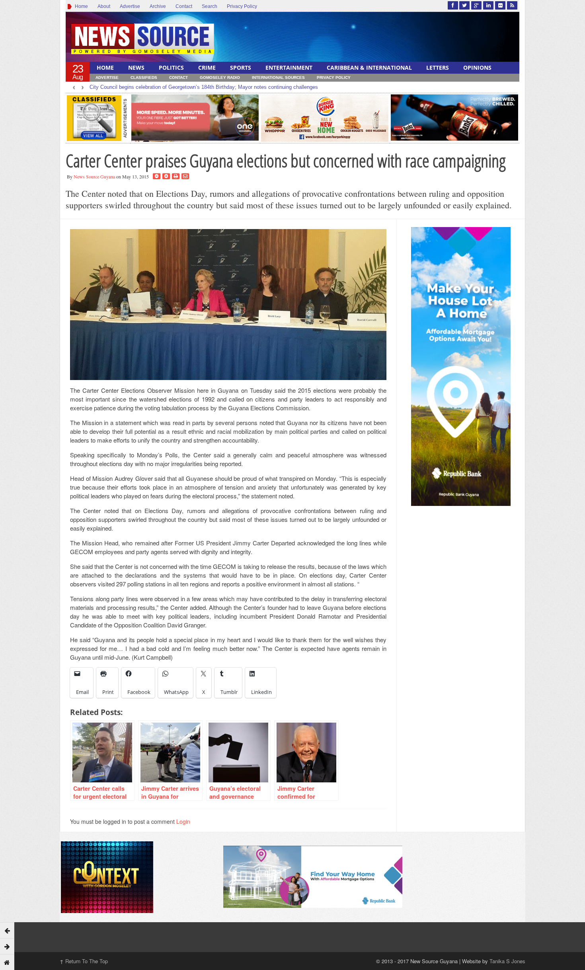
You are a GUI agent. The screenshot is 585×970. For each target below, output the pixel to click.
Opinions (477, 67)
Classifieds (144, 77)
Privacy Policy (242, 6)
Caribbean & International (369, 67)
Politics (171, 67)
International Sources (278, 77)
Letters (437, 67)
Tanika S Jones (507, 961)
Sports (240, 67)
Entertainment (288, 67)
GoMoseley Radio (220, 77)
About (104, 6)
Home (80, 6)
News (136, 67)
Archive (158, 6)
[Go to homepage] (7, 962)
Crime (207, 67)
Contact (184, 6)
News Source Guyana (94, 176)
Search (209, 6)
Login (183, 821)
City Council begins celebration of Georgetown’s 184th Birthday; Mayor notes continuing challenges (204, 87)
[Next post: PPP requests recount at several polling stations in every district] (7, 946)
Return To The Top (84, 961)
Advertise (130, 6)
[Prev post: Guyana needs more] (7, 930)
